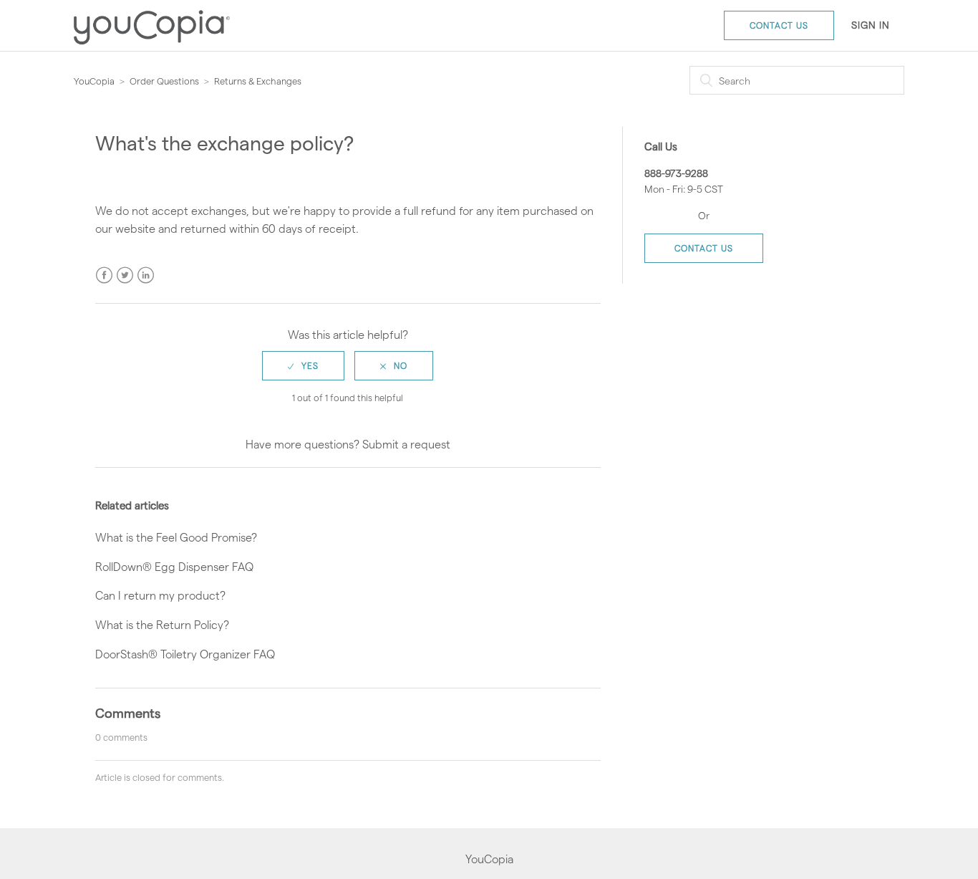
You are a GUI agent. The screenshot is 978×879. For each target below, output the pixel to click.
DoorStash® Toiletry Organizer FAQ (185, 654)
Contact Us (779, 25)
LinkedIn (146, 275)
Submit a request (406, 444)
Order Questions (164, 80)
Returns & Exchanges (257, 80)
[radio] (303, 365)
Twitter (125, 275)
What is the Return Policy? (162, 624)
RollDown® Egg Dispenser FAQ (174, 566)
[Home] (152, 49)
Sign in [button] (870, 25)
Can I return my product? (160, 595)
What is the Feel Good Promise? (176, 537)
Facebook (104, 275)
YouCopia (94, 80)
